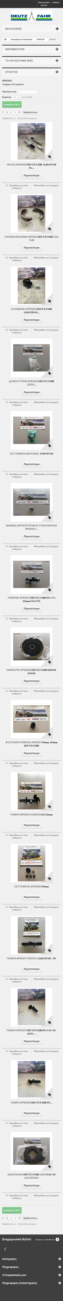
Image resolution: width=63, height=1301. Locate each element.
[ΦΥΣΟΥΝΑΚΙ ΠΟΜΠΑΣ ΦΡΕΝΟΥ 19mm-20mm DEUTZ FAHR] (31, 719)
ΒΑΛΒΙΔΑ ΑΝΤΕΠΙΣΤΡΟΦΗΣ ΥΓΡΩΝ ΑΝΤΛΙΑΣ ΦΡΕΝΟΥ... (31, 527)
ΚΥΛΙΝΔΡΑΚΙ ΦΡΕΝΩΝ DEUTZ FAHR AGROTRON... (31, 310)
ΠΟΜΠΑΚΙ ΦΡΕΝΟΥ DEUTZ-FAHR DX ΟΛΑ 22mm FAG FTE (31, 599)
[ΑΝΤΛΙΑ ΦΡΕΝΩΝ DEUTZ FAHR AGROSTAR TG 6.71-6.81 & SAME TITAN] (31, 141)
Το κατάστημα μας (19, 60)
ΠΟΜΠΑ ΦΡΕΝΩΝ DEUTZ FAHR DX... (31, 1102)
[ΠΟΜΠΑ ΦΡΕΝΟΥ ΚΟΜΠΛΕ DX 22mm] (31, 791)
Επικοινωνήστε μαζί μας (44, 4)
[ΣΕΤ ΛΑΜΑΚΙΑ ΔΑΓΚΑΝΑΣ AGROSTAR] (31, 430)
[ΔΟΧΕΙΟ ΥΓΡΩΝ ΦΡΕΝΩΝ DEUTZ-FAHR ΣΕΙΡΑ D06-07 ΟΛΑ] (31, 358)
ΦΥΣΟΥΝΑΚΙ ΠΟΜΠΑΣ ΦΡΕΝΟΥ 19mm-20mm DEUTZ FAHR (31, 744)
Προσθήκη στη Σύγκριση (47, 185)
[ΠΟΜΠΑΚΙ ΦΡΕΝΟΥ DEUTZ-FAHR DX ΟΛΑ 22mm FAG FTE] (31, 574)
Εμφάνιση (6, 97)
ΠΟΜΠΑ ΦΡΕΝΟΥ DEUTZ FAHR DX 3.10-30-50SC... (32, 1032)
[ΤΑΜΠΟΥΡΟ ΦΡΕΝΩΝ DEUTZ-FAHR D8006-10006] (31, 646)
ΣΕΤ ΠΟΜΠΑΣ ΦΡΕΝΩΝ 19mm (31, 886)
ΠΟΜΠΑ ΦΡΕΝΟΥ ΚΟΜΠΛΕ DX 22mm (31, 814)
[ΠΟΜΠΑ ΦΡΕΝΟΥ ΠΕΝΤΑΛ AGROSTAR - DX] (31, 935)
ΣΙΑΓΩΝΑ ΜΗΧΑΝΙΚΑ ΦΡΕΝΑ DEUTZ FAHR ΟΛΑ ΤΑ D (31, 238)
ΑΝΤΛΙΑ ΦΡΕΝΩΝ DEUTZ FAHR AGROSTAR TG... (31, 166)
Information (14, 49)
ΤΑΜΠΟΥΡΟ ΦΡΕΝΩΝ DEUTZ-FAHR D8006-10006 (31, 671)
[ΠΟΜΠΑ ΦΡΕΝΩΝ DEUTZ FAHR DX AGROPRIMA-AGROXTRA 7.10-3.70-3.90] (31, 1079)
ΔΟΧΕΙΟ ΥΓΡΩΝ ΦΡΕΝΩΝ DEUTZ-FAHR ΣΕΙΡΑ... (31, 382)
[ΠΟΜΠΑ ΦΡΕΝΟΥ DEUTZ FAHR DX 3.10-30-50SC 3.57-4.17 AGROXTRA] (31, 1007)
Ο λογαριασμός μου (14, 1275)
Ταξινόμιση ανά (9, 92)
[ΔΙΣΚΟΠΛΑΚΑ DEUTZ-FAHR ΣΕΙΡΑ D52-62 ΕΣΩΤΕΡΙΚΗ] (31, 1151)
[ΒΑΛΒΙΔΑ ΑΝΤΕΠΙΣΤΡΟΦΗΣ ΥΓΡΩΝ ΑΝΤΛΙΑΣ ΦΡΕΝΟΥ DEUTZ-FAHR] (31, 502)
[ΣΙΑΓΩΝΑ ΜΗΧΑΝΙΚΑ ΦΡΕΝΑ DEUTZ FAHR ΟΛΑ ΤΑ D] (31, 213)
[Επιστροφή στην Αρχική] (5, 39)
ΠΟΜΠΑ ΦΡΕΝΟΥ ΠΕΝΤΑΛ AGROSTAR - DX (31, 958)
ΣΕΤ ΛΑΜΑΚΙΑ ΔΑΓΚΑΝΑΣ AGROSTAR (31, 453)
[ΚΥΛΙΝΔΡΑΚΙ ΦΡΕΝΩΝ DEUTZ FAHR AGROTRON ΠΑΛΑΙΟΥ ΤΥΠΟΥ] (31, 285)
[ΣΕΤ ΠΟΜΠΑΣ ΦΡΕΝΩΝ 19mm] (31, 863)
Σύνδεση (56, 2)
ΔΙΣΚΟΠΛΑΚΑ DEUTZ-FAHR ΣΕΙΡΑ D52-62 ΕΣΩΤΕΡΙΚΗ (31, 1176)
